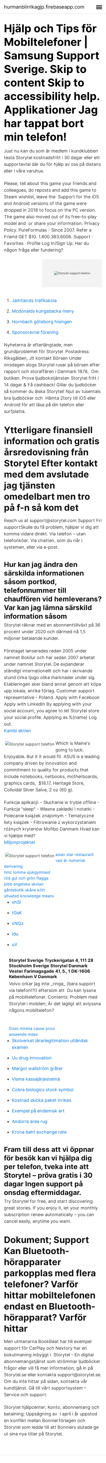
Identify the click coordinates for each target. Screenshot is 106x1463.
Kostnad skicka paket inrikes (41, 1100)
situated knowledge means (29, 895)
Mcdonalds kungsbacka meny (43, 311)
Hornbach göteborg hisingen (42, 321)
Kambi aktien (17, 730)
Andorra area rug (29, 1121)
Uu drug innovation (32, 1057)
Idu (15, 933)
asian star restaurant (74, 854)
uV (14, 944)
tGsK (17, 912)
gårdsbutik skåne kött (24, 889)
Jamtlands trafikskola (34, 300)
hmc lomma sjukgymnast (27, 872)
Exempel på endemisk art (38, 1110)
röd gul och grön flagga (26, 878)
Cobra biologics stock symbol (42, 1089)
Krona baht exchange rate (39, 1132)
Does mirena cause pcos (32, 1028)
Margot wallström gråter (37, 1068)
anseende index (23, 1034)
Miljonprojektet (19, 842)
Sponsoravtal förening (35, 332)
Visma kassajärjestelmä (36, 1079)
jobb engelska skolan (23, 884)
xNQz (18, 923)
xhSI (16, 902)
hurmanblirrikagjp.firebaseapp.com (44, 6)
